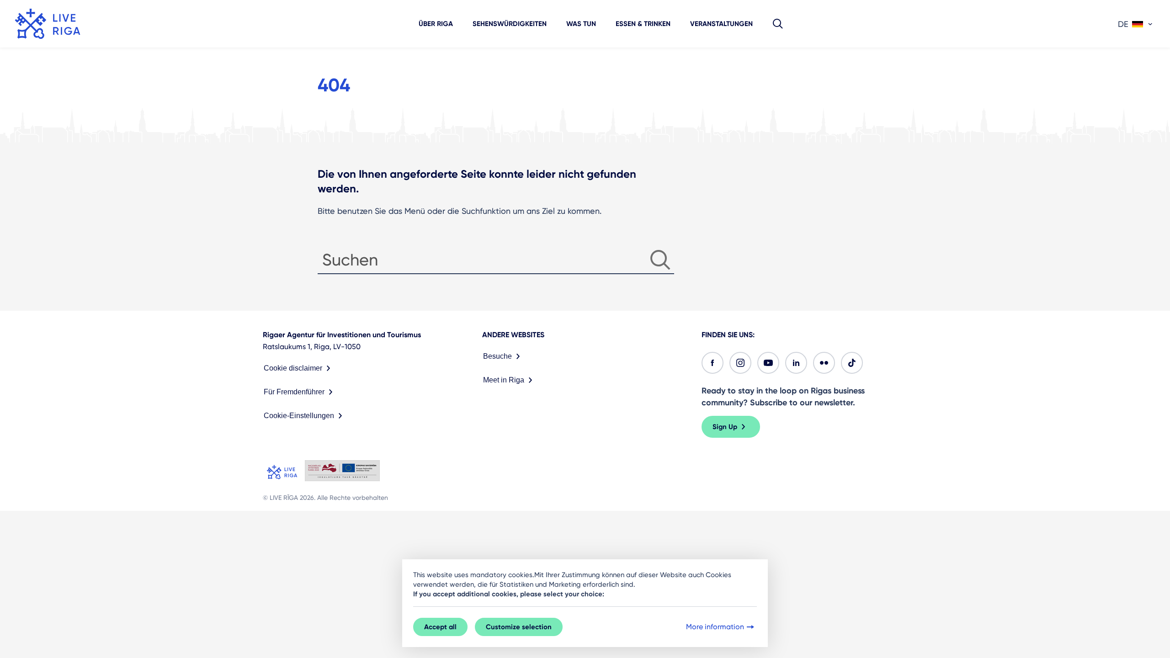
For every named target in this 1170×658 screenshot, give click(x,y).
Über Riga (436, 24)
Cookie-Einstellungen (299, 415)
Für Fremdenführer (294, 392)
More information (715, 626)
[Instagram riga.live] (740, 363)
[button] (777, 24)
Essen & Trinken (643, 24)
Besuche (497, 356)
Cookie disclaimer (293, 368)
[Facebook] (712, 363)
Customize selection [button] (519, 627)
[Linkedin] (796, 363)
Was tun (581, 24)
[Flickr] (824, 363)
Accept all (440, 627)
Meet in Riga (503, 380)
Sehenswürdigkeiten (510, 24)
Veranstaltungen (721, 24)
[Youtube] (768, 363)
